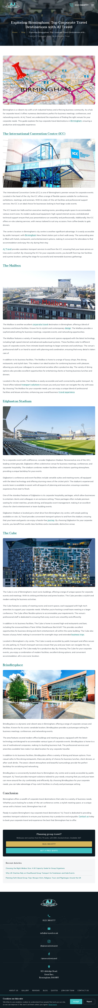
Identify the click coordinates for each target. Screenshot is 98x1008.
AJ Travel (7, 249)
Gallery (25, 990)
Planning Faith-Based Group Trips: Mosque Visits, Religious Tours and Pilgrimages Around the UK (43, 878)
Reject (89, 1001)
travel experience (67, 392)
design (68, 328)
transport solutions (31, 385)
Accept (76, 1001)
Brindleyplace (13, 665)
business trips (77, 634)
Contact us (84, 816)
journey (51, 520)
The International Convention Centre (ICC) (34, 133)
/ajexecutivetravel (49, 958)
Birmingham (76, 121)
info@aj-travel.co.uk (49, 933)
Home (15, 32)
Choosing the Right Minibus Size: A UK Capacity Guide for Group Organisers (35, 868)
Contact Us (83, 990)
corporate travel (40, 324)
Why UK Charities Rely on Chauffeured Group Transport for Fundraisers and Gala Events (40, 873)
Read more (53, 1004)
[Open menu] (92, 5)
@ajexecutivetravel (49, 945)
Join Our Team (67, 990)
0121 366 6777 (49, 844)
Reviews (36, 990)
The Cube (10, 533)
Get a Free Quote (49, 851)
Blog (23, 32)
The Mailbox (12, 265)
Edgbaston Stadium (17, 401)
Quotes (54, 990)
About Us (13, 990)
